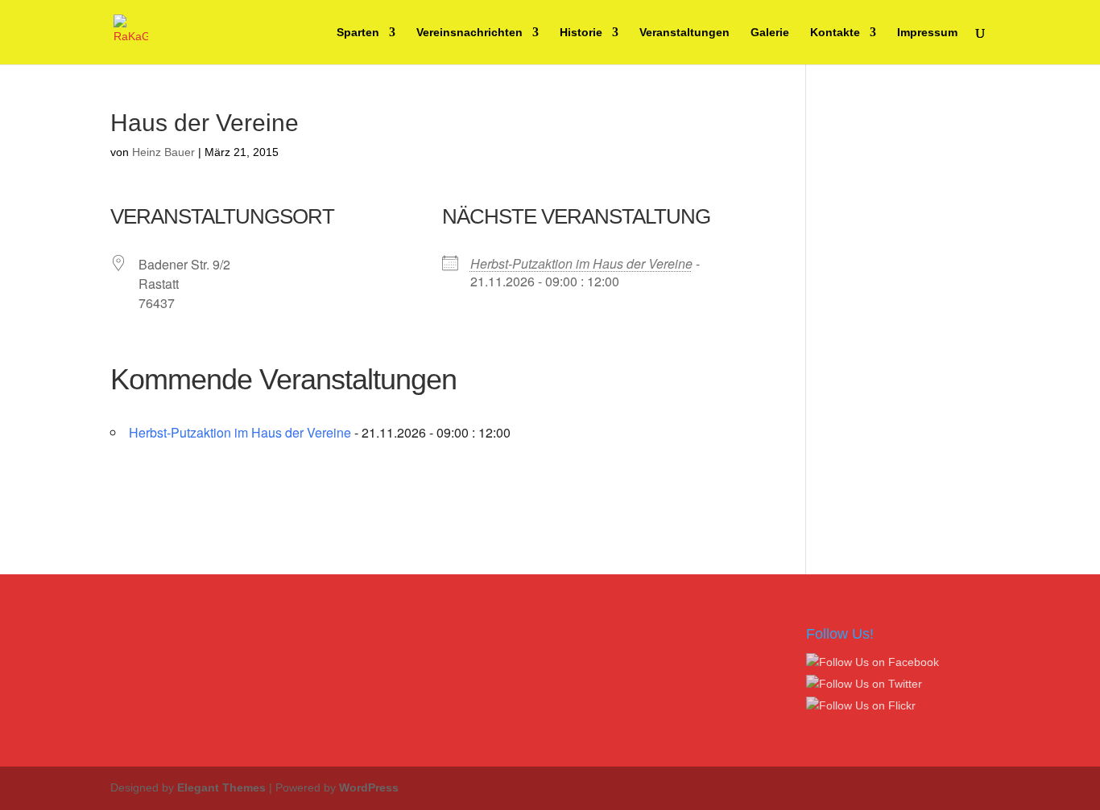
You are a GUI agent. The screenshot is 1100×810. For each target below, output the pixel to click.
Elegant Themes (221, 787)
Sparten (358, 33)
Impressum (927, 33)
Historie (581, 33)
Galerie (770, 33)
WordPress (369, 787)
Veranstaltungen (684, 33)
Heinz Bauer (163, 152)
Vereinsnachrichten (469, 33)
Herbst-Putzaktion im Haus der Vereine (581, 263)
